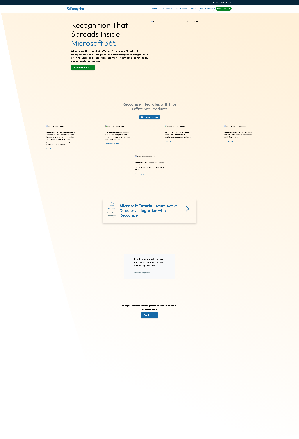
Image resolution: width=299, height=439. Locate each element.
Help (222, 2)
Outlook (168, 141)
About (215, 2)
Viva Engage (140, 174)
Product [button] (153, 8)
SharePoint (228, 141)
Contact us (149, 315)
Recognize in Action (150, 117)
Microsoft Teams (112, 143)
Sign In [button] (228, 2)
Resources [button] (165, 8)
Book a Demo (222, 8)
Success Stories (181, 8)
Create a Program (206, 8)
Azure (48, 148)
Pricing (193, 8)
